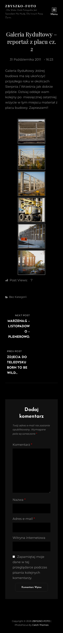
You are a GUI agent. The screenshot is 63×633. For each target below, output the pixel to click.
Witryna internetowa (29, 538)
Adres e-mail (24, 519)
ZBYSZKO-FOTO (20, 6)
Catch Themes (40, 624)
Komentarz (22, 445)
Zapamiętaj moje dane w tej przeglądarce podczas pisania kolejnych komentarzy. (30, 567)
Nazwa (19, 500)
